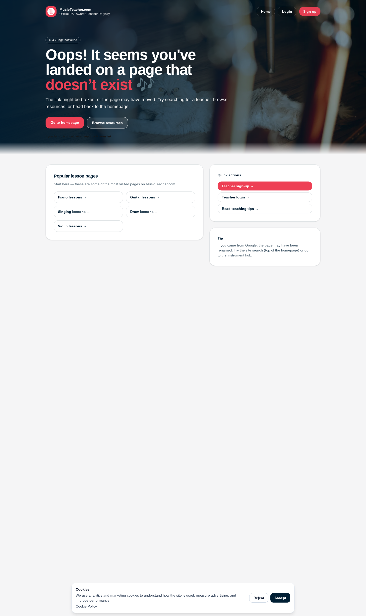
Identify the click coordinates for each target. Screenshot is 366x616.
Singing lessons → (74, 212)
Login (287, 11)
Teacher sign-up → (238, 186)
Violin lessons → (72, 226)
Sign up (309, 11)
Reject (258, 598)
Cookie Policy (86, 606)
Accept (280, 598)
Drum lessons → (144, 212)
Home (266, 11)
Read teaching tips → (240, 209)
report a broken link (98, 136)
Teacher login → (235, 197)
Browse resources (107, 123)
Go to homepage (65, 122)
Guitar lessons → (145, 197)
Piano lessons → (72, 197)
